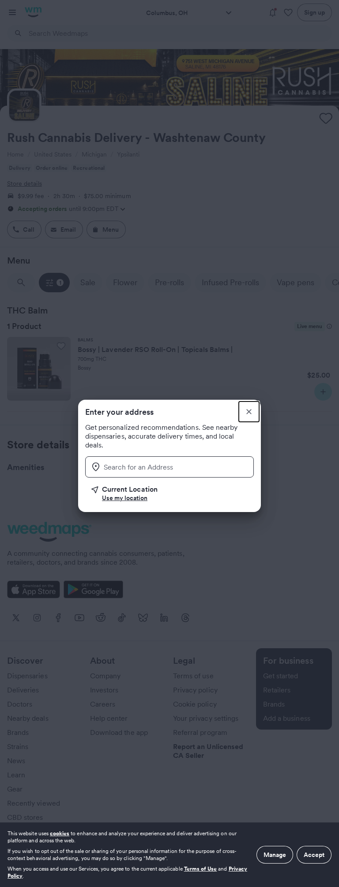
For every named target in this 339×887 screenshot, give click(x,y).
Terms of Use (200, 868)
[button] (172, 493)
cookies (59, 833)
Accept (314, 855)
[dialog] (169, 854)
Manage (275, 855)
